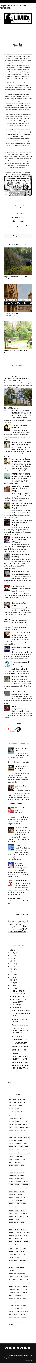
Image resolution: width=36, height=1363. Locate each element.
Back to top (27, 1360)
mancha (16, 1238)
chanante (20, 1140)
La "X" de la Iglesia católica (20, 571)
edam (23, 1169)
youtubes (11, 1324)
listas (16, 1229)
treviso (11, 1305)
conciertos (12, 1153)
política (25, 1264)
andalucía (11, 1112)
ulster (10, 1308)
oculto (25, 1254)
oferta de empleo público (20, 1062)
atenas (25, 1121)
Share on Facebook (19, 213)
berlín (10, 1127)
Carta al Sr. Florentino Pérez (20, 633)
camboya (26, 1137)
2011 (11, 977)
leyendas (11, 1226)
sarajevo (11, 1283)
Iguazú (16, 1213)
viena (10, 1314)
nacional (11, 1248)
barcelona (18, 1124)
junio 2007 (15, 1008)
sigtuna (17, 1286)
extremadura (25, 1184)
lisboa (10, 1229)
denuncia (17, 1159)
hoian (25, 1207)
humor (22, 1210)
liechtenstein (20, 1226)
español (11, 1178)
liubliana (18, 1232)
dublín (10, 1169)
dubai (22, 1165)
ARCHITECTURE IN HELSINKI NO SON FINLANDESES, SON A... (20, 1068)
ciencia (25, 1143)
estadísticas (19, 1178)
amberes (21, 1105)
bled (27, 1127)
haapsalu (11, 1203)
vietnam (16, 1314)
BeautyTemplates (18, 1355)
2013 (11, 972)
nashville (23, 1248)
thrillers (11, 1302)
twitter (23, 1305)
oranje (17, 1257)
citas (26, 1146)
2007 (12, 988)
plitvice (11, 1264)
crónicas (11, 1156)
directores (18, 1162)
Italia (21, 1216)
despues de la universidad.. (21, 1010)
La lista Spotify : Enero (18, 692)
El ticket (17, 845)
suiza (18, 1292)
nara (17, 1248)
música (16, 1245)
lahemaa (11, 1219)
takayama (24, 1292)
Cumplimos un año (21, 881)
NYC (20, 1254)
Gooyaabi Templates (9, 1358)
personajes (22, 1260)
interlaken (24, 1213)
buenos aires (12, 1137)
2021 (11, 950)
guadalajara (19, 1200)
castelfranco (12, 1140)
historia (18, 1207)
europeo (11, 1184)
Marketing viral (17, 1036)
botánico (23, 1131)
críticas (19, 1153)
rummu (14, 1280)
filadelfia (22, 1188)
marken (22, 1238)
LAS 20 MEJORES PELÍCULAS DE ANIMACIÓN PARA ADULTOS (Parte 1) (21, 506)
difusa (10, 1162)
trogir (17, 1305)
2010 (11, 980)
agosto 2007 (16, 1002)
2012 (11, 975)
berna (16, 1127)
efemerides (12, 1172)
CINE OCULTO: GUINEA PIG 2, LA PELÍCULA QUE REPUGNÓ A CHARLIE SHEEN (21, 540)
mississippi (18, 1241)
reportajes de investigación (17, 1273)
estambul (11, 1181)
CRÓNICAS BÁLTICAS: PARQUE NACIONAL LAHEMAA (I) (16, 379)
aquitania (11, 1115)
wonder (24, 1321)
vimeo (10, 1318)
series (17, 1283)
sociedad (24, 1286)
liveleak (26, 1232)
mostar (10, 1245)
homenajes (11, 1210)
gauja (17, 1197)
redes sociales (20, 1267)
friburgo (19, 1194)
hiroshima (11, 1207)
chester (11, 1143)
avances (11, 1124)
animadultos (19, 1112)
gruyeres (11, 1200)
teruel (25, 1299)
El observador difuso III (19, 1040)
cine (21, 1146)
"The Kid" (14, 706)
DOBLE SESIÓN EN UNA (19, 1050)
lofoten (18, 1235)
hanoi (17, 1203)
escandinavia (12, 1175)
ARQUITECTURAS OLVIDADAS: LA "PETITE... (15, 278)
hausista (23, 1203)
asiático (18, 1121)
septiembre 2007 (18, 999)
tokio (17, 1302)
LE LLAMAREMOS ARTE (19, 1043)
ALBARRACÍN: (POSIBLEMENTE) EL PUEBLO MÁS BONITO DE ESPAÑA (21, 489)
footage (21, 1191)
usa (22, 1308)
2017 (11, 961)
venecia (11, 1311)
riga (22, 1276)
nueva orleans (13, 1254)
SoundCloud (12, 1289)
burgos (20, 1137)
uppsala (17, 1308)
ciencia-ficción (13, 1146)
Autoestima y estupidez (20, 1025)
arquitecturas (13, 1118)
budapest (25, 1134)
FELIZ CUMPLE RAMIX (14, 898)
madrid (10, 1238)
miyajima (26, 1241)
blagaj (22, 1127)
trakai (24, 1302)
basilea (25, 1124)
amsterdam (11, 1108)
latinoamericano (13, 1222)
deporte (24, 1159)
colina (19, 1150)
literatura (24, 1229)
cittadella (12, 1150)
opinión (11, 1257)
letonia (22, 1222)
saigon (20, 1280)
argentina (24, 1115)
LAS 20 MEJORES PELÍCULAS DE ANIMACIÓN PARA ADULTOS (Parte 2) (21, 523)
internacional (13, 1216)
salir (26, 1280)
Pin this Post (19, 221)
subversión (12, 1292)
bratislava (12, 1134)
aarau (14, 1105)
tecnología (18, 1295)
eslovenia (21, 1175)
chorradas (18, 1143)
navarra (11, 1251)
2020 (12, 953)
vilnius (23, 1314)
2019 (11, 955)
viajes (17, 1311)
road (26, 1276)
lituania (11, 1232)
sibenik (11, 1286)
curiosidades (19, 1156)
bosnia (17, 1131)
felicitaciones (13, 1188)
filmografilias (13, 1191)
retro (16, 1276)
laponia (17, 1219)
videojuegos (24, 1311)
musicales (23, 1245)
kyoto (26, 1216)
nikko (16, 1251)
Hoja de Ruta (16, 1053)
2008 (12, 986)
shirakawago (25, 1283)
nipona (22, 1251)
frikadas (11, 1197)
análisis (18, 1108)
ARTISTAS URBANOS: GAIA (19, 677)
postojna (11, 1267)
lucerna (25, 1235)
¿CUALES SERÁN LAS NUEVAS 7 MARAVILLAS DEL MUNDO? (20, 1030)
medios (10, 1241)
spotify (24, 1289)
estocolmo (18, 1181)
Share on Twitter (19, 217)
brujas (19, 1134)
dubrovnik (17, 1169)
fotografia (12, 1194)
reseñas (11, 1276)
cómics (25, 1150)
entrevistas (20, 1172)
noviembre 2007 (17, 994)
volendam (24, 1318)
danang (10, 1159)
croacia (26, 1153)
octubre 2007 (16, 997)
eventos (17, 1184)
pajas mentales (23, 226)
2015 (11, 966)
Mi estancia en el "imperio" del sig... (16, 351)
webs (18, 1321)
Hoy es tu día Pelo (21, 828)
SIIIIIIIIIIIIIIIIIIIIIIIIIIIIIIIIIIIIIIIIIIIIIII (16, 804)
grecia (23, 1197)
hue (17, 1210)
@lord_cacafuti (12, 1082)
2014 (11, 969)
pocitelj (18, 1264)
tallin (10, 1295)
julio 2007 (15, 1005)
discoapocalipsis (13, 1165)
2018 (11, 958)
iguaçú (10, 1213)
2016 (11, 964)
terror (19, 1299)
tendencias (12, 1299)
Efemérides (18, 863)
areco (17, 1115)
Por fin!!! (14, 618)
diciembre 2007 (17, 991)
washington (12, 1321)
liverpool (11, 1235)
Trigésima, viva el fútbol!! (20, 1046)
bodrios (11, 1131)
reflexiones (12, 1270)
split (18, 1289)
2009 (12, 983)
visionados (17, 1318)
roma (10, 1280)
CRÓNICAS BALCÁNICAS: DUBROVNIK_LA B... (12, 314)
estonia (26, 1181)
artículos (14, 226)
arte (20, 1118)
